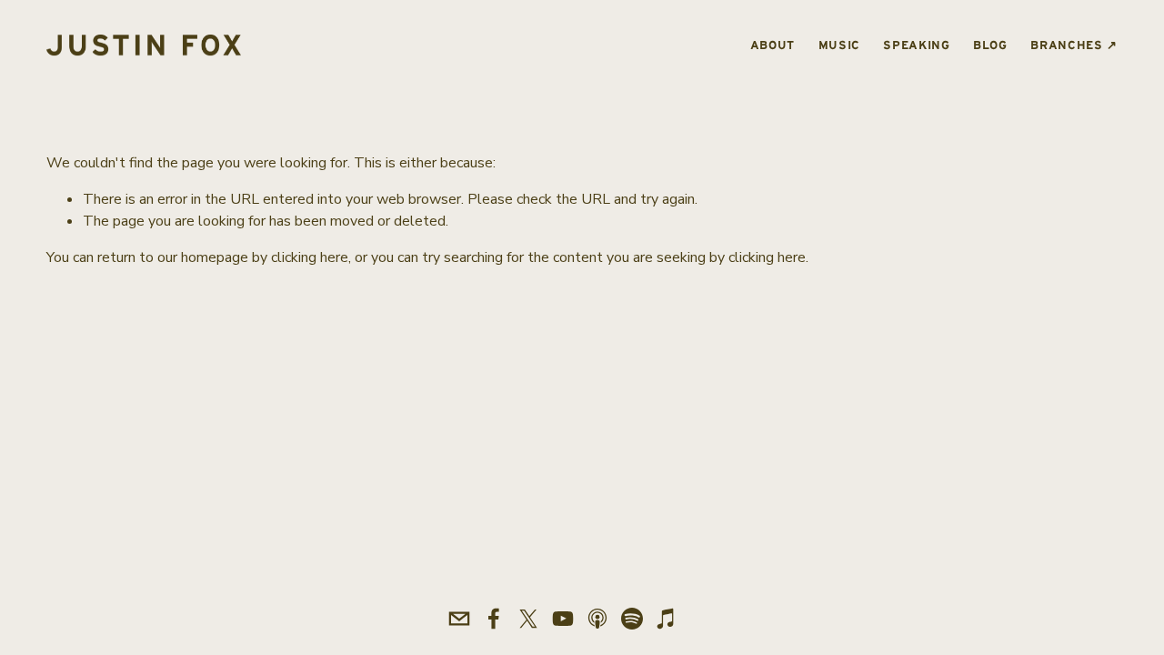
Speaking (916, 45)
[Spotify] (632, 619)
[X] (528, 619)
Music (839, 45)
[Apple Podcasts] (597, 619)
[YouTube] (563, 619)
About (772, 45)
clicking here (309, 257)
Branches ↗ (1073, 45)
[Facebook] (494, 619)
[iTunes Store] (666, 619)
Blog (990, 45)
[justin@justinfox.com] (459, 619)
